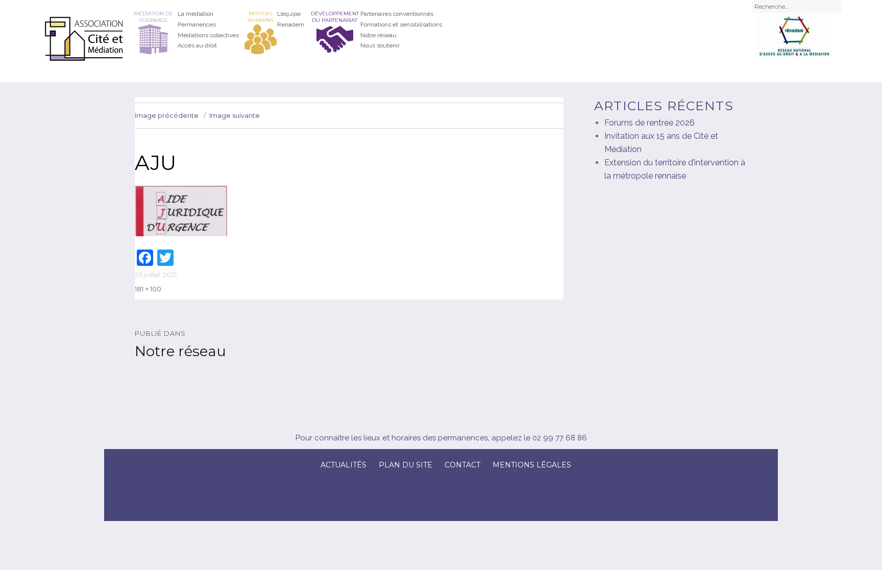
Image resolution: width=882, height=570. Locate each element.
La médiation (195, 13)
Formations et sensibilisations (401, 24)
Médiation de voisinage (153, 16)
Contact (462, 464)
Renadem (290, 24)
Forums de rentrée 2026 (649, 123)
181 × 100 (148, 289)
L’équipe (289, 13)
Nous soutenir (380, 45)
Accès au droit (197, 45)
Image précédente (167, 115)
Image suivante (234, 115)
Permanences (197, 24)
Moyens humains (260, 16)
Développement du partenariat (335, 16)
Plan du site (405, 464)
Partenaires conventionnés (396, 13)
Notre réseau (378, 35)
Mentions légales (532, 464)
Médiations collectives (208, 35)
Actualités (343, 464)
